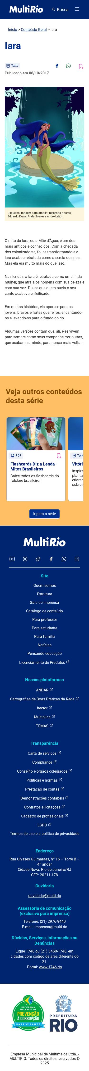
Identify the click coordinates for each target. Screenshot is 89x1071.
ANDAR (42, 690)
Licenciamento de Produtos (42, 662)
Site (44, 575)
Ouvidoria (44, 885)
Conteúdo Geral (34, 29)
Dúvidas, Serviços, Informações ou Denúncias (44, 940)
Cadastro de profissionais (43, 816)
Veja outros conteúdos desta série (44, 396)
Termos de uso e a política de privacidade (44, 833)
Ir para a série (44, 514)
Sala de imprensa (44, 602)
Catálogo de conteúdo (44, 611)
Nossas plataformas (44, 679)
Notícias (45, 645)
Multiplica (43, 717)
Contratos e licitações (42, 807)
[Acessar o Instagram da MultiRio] (25, 559)
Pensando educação (45, 653)
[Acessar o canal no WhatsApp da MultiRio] (64, 559)
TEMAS (42, 726)
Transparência (44, 743)
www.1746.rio (50, 967)
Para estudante (44, 628)
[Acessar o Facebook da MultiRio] (51, 559)
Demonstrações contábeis (42, 798)
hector (42, 708)
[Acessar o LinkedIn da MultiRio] (77, 559)
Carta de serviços (42, 753)
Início (12, 29)
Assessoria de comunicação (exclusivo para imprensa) (44, 911)
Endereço (45, 850)
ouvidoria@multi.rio (44, 895)
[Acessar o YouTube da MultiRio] (12, 559)
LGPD (42, 825)
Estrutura (44, 594)
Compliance (42, 762)
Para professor (44, 619)
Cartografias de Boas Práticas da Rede (42, 699)
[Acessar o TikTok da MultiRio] (38, 559)
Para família (44, 636)
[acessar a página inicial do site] (26, 9)
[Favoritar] (58, 455)
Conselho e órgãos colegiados (42, 771)
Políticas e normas (43, 780)
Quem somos (44, 585)
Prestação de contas (42, 789)
